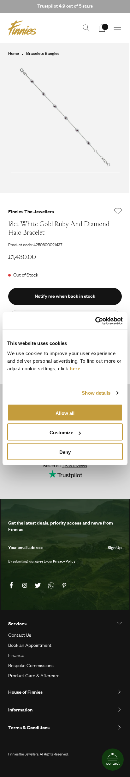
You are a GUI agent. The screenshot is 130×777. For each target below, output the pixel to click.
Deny (65, 452)
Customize (61, 432)
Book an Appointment (29, 645)
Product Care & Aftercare (34, 675)
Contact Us (19, 635)
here (75, 368)
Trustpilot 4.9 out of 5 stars (65, 6)
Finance (16, 655)
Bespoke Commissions (31, 665)
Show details (96, 393)
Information (20, 709)
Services (17, 623)
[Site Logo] (22, 28)
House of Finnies (25, 692)
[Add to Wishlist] (118, 211)
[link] (12, 586)
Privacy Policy (64, 561)
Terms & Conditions (29, 727)
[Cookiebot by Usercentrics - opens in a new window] (95, 321)
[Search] (86, 28)
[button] (118, 28)
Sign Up (115, 547)
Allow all (65, 413)
